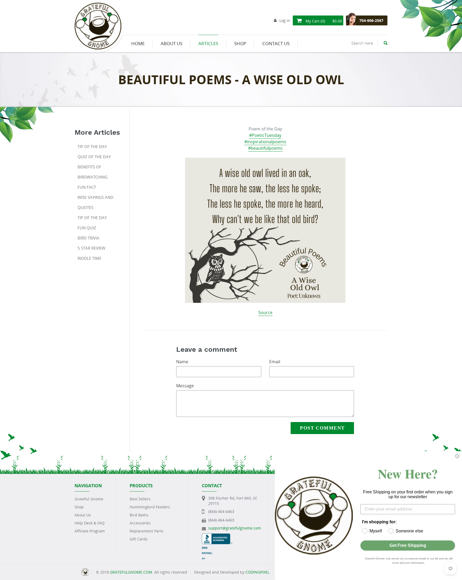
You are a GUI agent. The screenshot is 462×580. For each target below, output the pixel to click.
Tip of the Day (92, 146)
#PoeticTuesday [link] (265, 135)
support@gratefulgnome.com (234, 528)
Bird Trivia (88, 238)
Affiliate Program (90, 530)
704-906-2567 (371, 20)
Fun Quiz (87, 227)
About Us (83, 514)
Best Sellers (140, 498)
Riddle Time (89, 258)
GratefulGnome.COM (131, 572)
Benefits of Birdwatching (92, 172)
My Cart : (323, 21)
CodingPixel (257, 572)
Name (182, 362)
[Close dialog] (457, 456)
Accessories (140, 522)
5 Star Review (91, 248)
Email (274, 362)
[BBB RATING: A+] (217, 536)
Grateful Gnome (89, 498)
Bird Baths (139, 514)
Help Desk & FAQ (90, 522)
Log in (284, 20)
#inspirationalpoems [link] (265, 142)
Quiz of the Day (94, 156)
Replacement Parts (146, 530)
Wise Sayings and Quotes (95, 202)
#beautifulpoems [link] (265, 148)
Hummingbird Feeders (150, 506)
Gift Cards (139, 539)
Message (185, 386)
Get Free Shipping (408, 545)
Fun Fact (87, 187)
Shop (79, 506)
